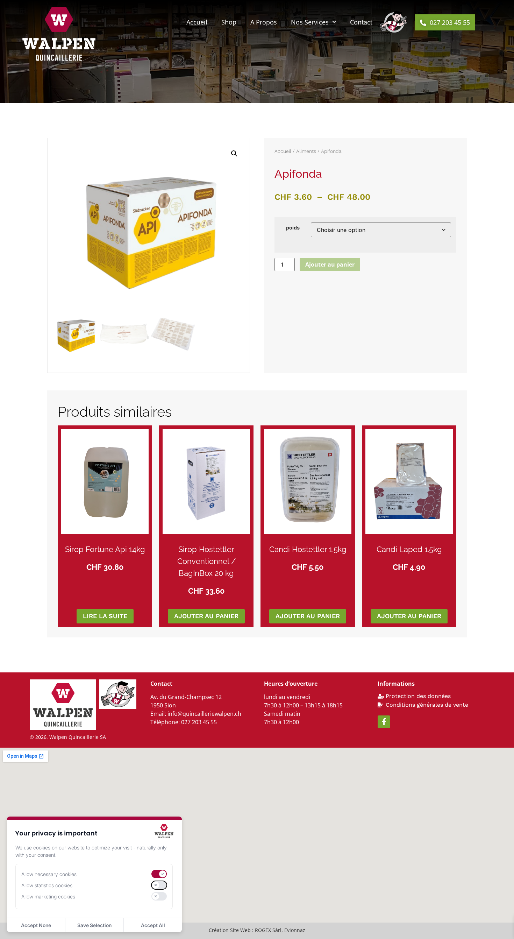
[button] (445, 22)
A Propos (263, 22)
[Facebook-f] (384, 721)
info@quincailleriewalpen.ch (204, 714)
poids (293, 227)
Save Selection (94, 925)
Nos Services (310, 22)
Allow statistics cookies (46, 885)
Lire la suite (105, 616)
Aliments (306, 151)
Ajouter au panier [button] (206, 616)
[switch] (159, 874)
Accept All (153, 925)
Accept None (36, 925)
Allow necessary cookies (49, 874)
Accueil (196, 22)
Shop (228, 22)
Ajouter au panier (330, 264)
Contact (361, 22)
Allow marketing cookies (48, 896)
